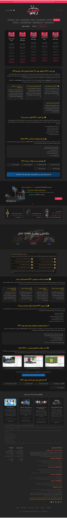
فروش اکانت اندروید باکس (25, 19)
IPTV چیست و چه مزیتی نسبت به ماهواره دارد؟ (47, 258)
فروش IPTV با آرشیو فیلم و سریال (26, 22)
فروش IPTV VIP (49, 19)
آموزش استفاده (20, 459)
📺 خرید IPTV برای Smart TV (55, 164)
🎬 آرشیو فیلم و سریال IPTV (28, 164)
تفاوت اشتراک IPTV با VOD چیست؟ (26, 264)
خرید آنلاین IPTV (10, 407)
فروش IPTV (32, 19)
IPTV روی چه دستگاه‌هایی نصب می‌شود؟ (48, 261)
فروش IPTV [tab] (42, 26)
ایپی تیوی (17, 19)
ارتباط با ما (21, 460)
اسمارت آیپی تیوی (40, 511)
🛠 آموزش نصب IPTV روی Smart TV (10, 383)
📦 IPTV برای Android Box (42, 164)
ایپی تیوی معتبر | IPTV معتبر (26, 407)
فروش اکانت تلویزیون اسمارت (20, 454)
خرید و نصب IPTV (15, 22)
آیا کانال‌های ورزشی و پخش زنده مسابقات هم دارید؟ (23, 261)
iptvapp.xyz (51, 155)
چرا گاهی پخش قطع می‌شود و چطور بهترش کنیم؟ (47, 264)
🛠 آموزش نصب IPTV (15, 164)
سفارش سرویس (33, 241)
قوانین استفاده (23, 507)
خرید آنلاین (55, 60)
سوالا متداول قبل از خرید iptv (41, 19)
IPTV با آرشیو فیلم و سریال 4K (19, 457)
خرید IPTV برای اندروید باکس (49, 22)
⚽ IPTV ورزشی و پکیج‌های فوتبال (59, 383)
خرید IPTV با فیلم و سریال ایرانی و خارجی (41, 408)
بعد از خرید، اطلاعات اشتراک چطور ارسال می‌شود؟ (47, 267)
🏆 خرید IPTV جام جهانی (28, 383)
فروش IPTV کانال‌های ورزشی (56, 407)
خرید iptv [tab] (35, 26)
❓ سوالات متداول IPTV (42, 168)
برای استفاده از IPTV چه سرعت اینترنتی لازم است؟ (24, 258)
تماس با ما (42, 507)
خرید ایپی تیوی (56, 19)
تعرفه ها (37, 507)
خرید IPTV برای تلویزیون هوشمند (38, 22)
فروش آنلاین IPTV (11, 19)
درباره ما (17, 507)
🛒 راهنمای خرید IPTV (61, 387)
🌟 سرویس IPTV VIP (56, 168)
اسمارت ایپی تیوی (22, 511)
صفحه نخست (48, 507)
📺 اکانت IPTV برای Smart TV (43, 383)
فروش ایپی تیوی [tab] (25, 26)
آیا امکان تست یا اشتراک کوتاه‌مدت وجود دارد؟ (24, 267)
